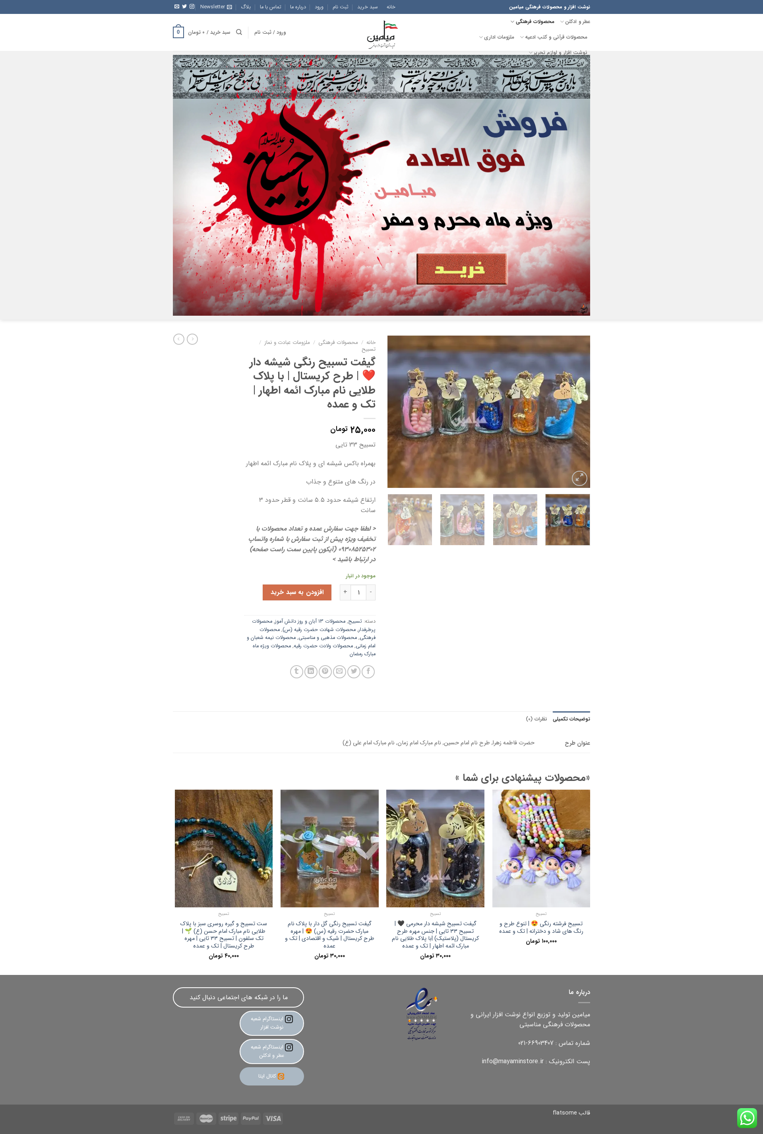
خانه (391, 7)
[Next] (396, 412)
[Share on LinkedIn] (311, 671)
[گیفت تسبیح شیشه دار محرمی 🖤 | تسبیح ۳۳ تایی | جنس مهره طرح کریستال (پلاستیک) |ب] (435, 848)
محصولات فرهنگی (535, 22)
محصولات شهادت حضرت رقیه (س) (319, 630)
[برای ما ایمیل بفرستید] (176, 7)
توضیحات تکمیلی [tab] (571, 719)
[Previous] (576, 412)
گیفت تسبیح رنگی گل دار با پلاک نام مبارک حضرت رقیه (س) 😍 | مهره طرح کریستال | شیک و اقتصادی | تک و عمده (329, 935)
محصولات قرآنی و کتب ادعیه (556, 37)
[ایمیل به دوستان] (339, 671)
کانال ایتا (267, 1076)
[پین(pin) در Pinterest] (325, 671)
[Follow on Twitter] (184, 7)
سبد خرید (367, 7)
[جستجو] (239, 32)
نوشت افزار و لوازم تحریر (560, 53)
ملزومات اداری (499, 37)
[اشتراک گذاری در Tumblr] (296, 671)
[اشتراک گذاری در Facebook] (368, 671)
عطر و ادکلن (577, 22)
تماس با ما (270, 7)
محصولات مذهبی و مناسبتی (327, 638)
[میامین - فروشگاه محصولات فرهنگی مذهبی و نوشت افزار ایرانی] (381, 32)
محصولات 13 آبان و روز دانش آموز (310, 621)
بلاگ (246, 7)
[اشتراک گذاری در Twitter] (353, 671)
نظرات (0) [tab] (536, 719)
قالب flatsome (571, 1113)
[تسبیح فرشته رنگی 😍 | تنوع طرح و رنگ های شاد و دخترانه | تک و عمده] (541, 848)
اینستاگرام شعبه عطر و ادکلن (268, 1051)
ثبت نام (341, 7)
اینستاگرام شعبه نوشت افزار (268, 1023)
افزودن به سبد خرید (297, 592)
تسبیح (369, 349)
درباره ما (298, 7)
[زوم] (579, 478)
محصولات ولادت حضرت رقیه (323, 646)
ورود (319, 7)
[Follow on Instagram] (192, 7)
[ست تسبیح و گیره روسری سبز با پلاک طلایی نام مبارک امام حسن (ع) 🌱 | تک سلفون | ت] (224, 848)
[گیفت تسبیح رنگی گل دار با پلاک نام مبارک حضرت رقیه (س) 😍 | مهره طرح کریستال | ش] (330, 848)
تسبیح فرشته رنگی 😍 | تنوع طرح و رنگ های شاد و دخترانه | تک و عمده (541, 927)
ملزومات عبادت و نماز (287, 342)
